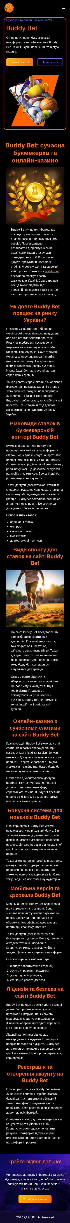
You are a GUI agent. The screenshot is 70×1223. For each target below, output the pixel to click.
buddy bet (52, 271)
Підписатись (50, 62)
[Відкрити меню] (63, 8)
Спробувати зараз (35, 1199)
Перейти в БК (20, 62)
